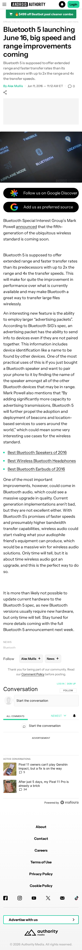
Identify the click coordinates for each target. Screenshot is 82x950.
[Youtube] (34, 898)
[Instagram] (19, 898)
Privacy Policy (41, 874)
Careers (41, 850)
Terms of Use (41, 862)
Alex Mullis (15, 86)
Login (73, 4)
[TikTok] (76, 898)
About (41, 827)
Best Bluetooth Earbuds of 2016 (36, 469)
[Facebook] (5, 898)
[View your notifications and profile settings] (74, 715)
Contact (41, 838)
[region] (41, 744)
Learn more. (72, 22)
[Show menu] (4, 4)
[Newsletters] (62, 898)
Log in (61, 683)
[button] (41, 4)
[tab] (15, 716)
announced (26, 226)
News (7, 642)
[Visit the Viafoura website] (69, 802)
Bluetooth (9, 647)
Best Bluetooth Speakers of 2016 (37, 452)
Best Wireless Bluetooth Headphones (42, 460)
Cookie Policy (41, 885)
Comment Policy (32, 674)
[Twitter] (48, 898)
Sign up (71, 683)
